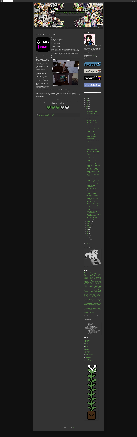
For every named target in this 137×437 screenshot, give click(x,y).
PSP (100, 309)
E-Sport (100, 311)
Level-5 (94, 299)
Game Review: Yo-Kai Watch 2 (92, 201)
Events (94, 290)
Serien (52, 28)
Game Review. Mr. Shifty (91, 147)
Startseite (37, 28)
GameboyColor (87, 302)
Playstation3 (90, 285)
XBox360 (99, 307)
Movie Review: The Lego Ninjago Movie (93, 126)
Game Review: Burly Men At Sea (93, 203)
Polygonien (87, 351)
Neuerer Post (39, 120)
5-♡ (96, 273)
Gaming (42, 115)
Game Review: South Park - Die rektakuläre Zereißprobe (93, 169)
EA (89, 291)
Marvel (90, 287)
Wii (84, 298)
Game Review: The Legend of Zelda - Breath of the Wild (93, 215)
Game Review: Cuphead (91, 190)
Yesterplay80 (88, 357)
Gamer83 (87, 343)
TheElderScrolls (98, 286)
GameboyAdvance (92, 294)
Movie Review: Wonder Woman (93, 209)
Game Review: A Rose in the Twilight (92, 196)
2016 (87, 243)
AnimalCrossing (98, 291)
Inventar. (94, 55)
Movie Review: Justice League (92, 205)
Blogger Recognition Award (92, 149)
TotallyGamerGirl (89, 354)
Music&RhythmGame (90, 298)
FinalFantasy (94, 289)
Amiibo (96, 308)
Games (42, 28)
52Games (95, 282)
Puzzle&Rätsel (96, 284)
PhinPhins (87, 348)
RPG (100, 280)
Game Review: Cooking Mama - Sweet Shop (93, 143)
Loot (95, 304)
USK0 (91, 276)
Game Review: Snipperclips (92, 120)
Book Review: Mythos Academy (93, 219)
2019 (87, 104)
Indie (91, 290)
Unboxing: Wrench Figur (91, 146)
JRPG (91, 284)
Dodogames (87, 340)
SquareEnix (86, 284)
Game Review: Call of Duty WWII (93, 179)
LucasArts (99, 302)
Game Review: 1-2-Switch (91, 122)
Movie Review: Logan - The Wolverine (92, 199)
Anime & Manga (60, 28)
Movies (47, 28)
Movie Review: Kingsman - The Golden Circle (92, 172)
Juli (87, 229)
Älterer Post (77, 120)
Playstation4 (98, 277)
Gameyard (87, 345)
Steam (48, 115)
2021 (87, 100)
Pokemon (86, 281)
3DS (97, 281)
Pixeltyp (87, 349)
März (88, 237)
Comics (67, 28)
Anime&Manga (88, 278)
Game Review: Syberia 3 (91, 188)
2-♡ (90, 281)
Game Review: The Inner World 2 (93, 183)
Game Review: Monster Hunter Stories (93, 158)
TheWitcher (86, 294)
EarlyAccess (94, 295)
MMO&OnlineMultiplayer (89, 303)
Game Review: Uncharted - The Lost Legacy (92, 129)
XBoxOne (86, 300)
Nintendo (94, 274)
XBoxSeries (93, 308)
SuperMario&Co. (97, 287)
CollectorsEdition (96, 311)
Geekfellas (91, 309)
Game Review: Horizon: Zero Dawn (92, 175)
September (89, 225)
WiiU (92, 291)
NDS (95, 285)
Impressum (90, 28)
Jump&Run (93, 281)
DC (100, 298)
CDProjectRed (94, 296)
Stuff (98, 294)
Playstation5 (92, 312)
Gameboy (90, 299)
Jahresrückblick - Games (91, 111)
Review (45, 115)
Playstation (86, 306)
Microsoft (92, 304)
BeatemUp (97, 300)
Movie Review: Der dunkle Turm (93, 177)
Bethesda (91, 286)
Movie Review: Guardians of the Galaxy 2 (93, 166)
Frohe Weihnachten (90, 138)
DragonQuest (86, 309)
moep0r (87, 346)
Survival (51, 115)
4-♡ (85, 274)
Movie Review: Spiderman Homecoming (91, 186)
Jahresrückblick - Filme (91, 113)
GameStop (86, 308)
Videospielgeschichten (90, 356)
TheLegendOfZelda (97, 293)
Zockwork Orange (89, 360)
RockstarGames (87, 304)
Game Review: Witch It (91, 117)
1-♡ (100, 284)
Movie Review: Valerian (91, 136)
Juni (88, 231)
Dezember (89, 110)
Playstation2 (99, 299)
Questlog (83, 28)
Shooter (99, 282)
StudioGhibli (86, 290)
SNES (95, 298)
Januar (88, 241)
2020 (87, 102)
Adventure (87, 276)
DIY (89, 295)
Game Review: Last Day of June (93, 217)
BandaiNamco (98, 306)
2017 (87, 108)
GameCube (86, 299)
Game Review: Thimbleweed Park (93, 163)
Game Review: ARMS (90, 124)
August (88, 227)
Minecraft (98, 309)
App (98, 289)
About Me (77, 28)
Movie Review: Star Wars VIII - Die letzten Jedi (93, 141)
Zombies (86, 293)
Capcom (86, 287)
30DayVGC (99, 285)
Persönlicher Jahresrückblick (92, 115)
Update (91, 311)
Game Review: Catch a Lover (92, 118)
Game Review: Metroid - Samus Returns (93, 154)
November (89, 221)
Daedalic (86, 291)
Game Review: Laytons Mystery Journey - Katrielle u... (93, 207)
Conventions (98, 290)
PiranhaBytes (98, 304)
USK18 (95, 278)
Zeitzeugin (87, 359)
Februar (88, 239)
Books (72, 28)
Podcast (85, 285)
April (88, 235)
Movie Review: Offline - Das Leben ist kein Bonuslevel (93, 181)
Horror (95, 276)
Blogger (74, 427)
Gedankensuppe (88, 280)
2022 (87, 98)
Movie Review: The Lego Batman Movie (93, 132)
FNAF (90, 307)
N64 (100, 296)
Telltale (88, 311)
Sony (100, 289)
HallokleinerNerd (87, 312)
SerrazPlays (87, 353)
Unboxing (90, 293)
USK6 (91, 277)
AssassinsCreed (91, 300)
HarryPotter (86, 296)
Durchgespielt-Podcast (90, 342)
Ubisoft (85, 286)
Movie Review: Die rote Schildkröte (91, 161)
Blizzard (85, 307)
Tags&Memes (92, 306)
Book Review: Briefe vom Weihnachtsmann (91, 212)
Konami (98, 296)
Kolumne (94, 309)
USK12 (99, 276)
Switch (99, 274)
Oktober (89, 223)
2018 (87, 106)
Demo (100, 300)
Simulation (96, 280)
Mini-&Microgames (97, 303)
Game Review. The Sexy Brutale (93, 134)
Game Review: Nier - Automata (92, 151)
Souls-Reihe (94, 307)
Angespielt (99, 308)
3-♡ (40, 115)
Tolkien (89, 289)
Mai (88, 233)
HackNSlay (99, 295)
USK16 (99, 278)
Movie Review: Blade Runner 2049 (93, 192)
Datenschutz (97, 28)
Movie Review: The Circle (91, 156)
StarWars (85, 311)
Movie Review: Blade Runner (92, 193)
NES (93, 293)
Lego (89, 308)
